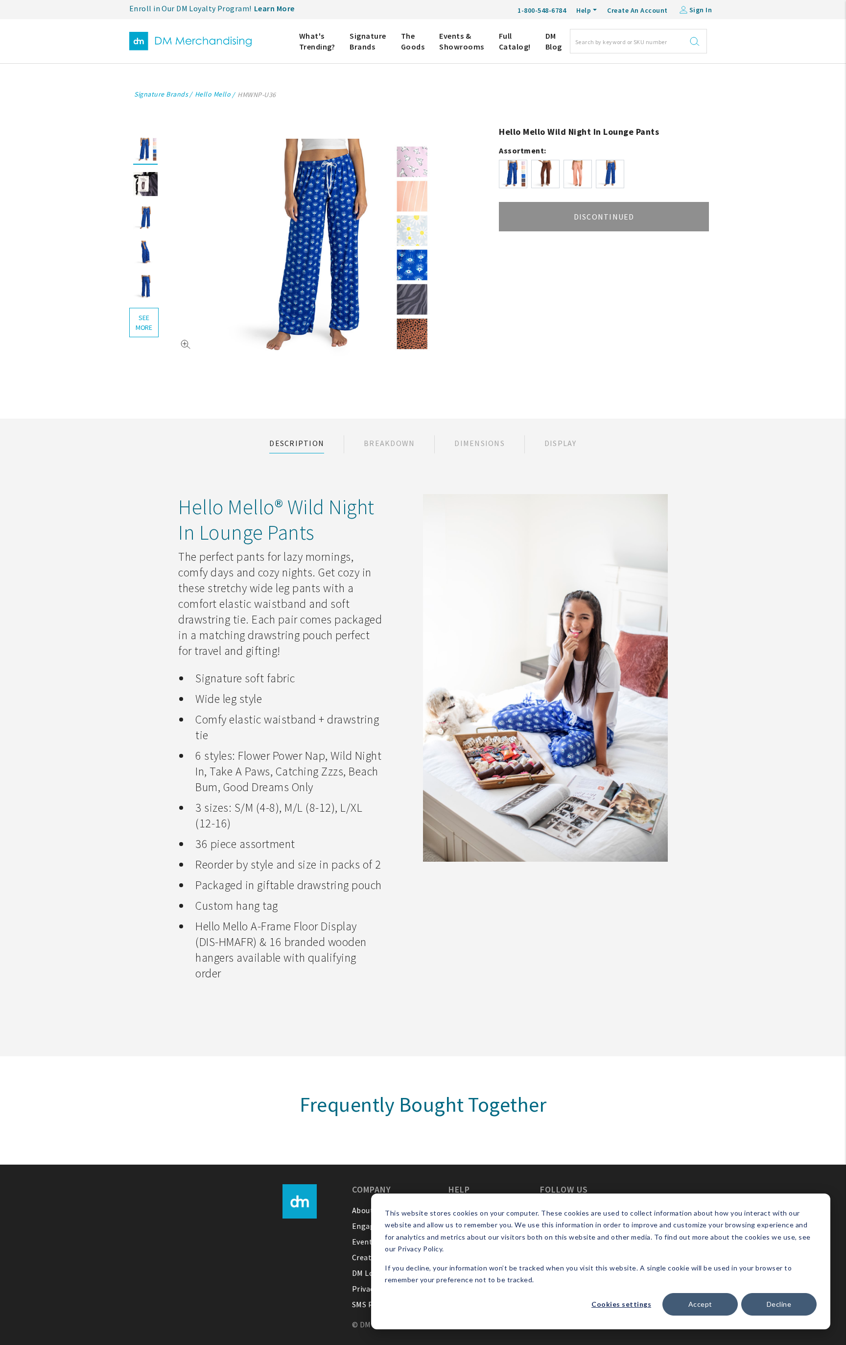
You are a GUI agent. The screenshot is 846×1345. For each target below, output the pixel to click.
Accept (700, 1304)
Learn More (274, 8)
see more (144, 322)
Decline (779, 1304)
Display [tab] (560, 443)
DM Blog (553, 41)
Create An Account (637, 10)
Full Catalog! (515, 41)
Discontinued (604, 217)
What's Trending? (317, 41)
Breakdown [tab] (389, 443)
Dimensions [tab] (479, 443)
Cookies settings (621, 1304)
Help (583, 10)
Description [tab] (296, 443)
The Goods (413, 41)
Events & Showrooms (461, 41)
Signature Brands (368, 41)
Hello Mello (213, 94)
